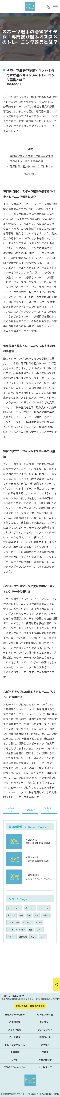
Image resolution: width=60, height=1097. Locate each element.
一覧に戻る (30, 809)
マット (43, 936)
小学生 (39, 922)
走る (31, 929)
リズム (39, 929)
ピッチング (27, 922)
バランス (11, 936)
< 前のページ (11, 810)
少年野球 (11, 915)
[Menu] (55, 6)
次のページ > (48, 810)
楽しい (33, 936)
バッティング (13, 922)
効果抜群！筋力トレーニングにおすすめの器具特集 (31, 168)
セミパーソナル (14, 908)
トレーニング (44, 908)
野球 (21, 915)
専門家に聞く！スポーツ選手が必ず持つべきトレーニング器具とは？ (31, 158)
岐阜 (36, 915)
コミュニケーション (16, 929)
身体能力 (23, 936)
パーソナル (30, 908)
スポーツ (46, 915)
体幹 (29, 915)
